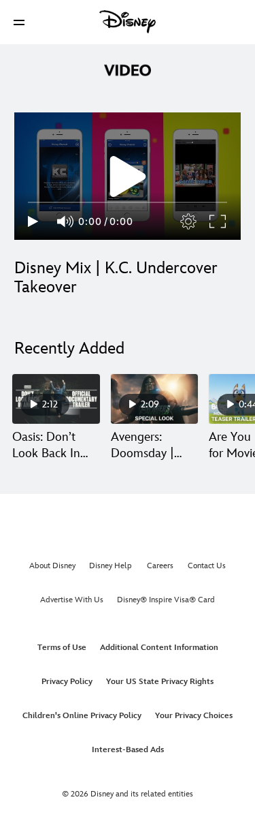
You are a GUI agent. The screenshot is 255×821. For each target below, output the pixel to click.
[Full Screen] (218, 221)
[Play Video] (127, 176)
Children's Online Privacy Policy (81, 716)
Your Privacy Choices (194, 716)
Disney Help (110, 566)
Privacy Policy (66, 682)
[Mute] (66, 221)
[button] (19, 22)
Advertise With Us (71, 600)
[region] (127, 176)
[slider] (127, 202)
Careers (160, 566)
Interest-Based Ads (128, 750)
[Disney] (127, 21)
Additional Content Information (159, 647)
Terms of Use (61, 647)
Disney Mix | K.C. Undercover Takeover (116, 277)
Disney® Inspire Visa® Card (166, 600)
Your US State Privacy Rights (160, 682)
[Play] (33, 221)
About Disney (52, 566)
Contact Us (207, 566)
